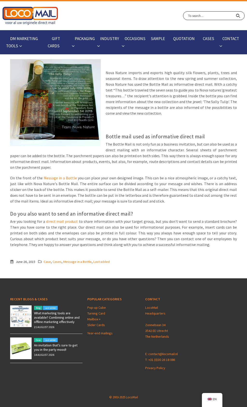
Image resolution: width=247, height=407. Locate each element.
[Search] (238, 16)
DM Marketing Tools (22, 42)
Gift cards (54, 42)
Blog (38, 307)
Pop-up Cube (96, 307)
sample (158, 38)
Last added (101, 262)
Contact (230, 38)
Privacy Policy (155, 368)
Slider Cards (96, 325)
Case (47, 262)
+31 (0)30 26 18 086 (161, 360)
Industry (109, 38)
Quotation (184, 38)
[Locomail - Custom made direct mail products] (30, 16)
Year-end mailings (100, 333)
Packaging (85, 38)
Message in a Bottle (61, 177)
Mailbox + (94, 319)
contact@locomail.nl (163, 354)
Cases (208, 38)
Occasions (135, 38)
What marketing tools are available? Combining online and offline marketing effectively (57, 317)
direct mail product (62, 221)
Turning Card (96, 313)
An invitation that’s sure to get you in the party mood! (55, 347)
